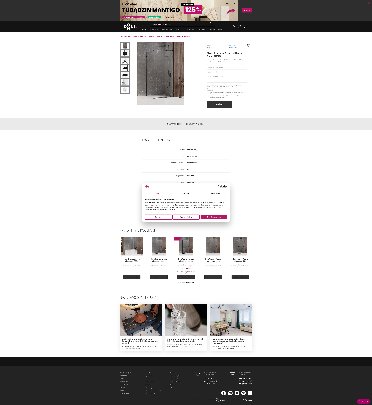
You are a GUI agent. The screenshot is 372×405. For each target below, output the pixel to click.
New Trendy (211, 47)
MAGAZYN (179, 29)
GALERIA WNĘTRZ (167, 29)
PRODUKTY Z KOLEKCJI (195, 124)
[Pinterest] (243, 395)
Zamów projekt (175, 376)
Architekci (124, 385)
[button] (125, 46)
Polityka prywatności (151, 394)
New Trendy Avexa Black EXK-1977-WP (267, 260)
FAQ (171, 388)
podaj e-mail (212, 72)
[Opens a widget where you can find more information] (363, 401)
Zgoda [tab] (157, 193)
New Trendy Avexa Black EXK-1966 (213, 260)
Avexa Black (233, 47)
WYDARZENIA (190, 29)
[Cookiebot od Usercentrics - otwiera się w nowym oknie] (219, 186)
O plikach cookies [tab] (215, 193)
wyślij (219, 104)
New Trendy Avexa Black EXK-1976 (294, 260)
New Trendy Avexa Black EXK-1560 (349, 260)
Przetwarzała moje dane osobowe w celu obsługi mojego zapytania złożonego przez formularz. (226, 93)
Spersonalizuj (185, 217)
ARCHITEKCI (203, 29)
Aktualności (124, 394)
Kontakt (147, 373)
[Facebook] (223, 395)
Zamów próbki (174, 379)
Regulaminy (149, 376)
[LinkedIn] (250, 395)
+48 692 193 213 (209, 379)
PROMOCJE (154, 29)
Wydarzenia (124, 382)
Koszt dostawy (149, 382)
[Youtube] (237, 395)
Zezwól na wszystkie (214, 217)
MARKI (212, 29)
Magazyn (123, 376)
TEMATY (220, 29)
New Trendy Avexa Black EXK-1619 (240, 260)
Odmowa (158, 217)
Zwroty (147, 385)
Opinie (172, 373)
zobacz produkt (131, 277)
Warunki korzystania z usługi (221, 86)
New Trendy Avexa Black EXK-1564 (321, 260)
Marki (122, 391)
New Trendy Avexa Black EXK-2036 (159, 260)
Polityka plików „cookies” (153, 391)
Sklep (122, 379)
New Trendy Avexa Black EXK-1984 (132, 260)
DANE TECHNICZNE (174, 124)
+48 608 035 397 (245, 379)
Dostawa (148, 379)
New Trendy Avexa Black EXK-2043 (186, 260)
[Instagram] (230, 395)
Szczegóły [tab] (186, 193)
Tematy (122, 388)
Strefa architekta (175, 382)
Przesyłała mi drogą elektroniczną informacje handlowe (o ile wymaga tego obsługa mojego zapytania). (227, 96)
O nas (172, 385)
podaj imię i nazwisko (215, 67)
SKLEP (144, 29)
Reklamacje (148, 388)
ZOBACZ (247, 10)
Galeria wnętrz (125, 373)
